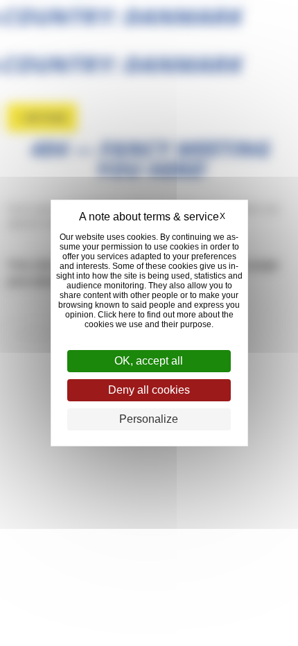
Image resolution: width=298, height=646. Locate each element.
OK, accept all (148, 361)
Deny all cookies (149, 390)
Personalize (148, 419)
